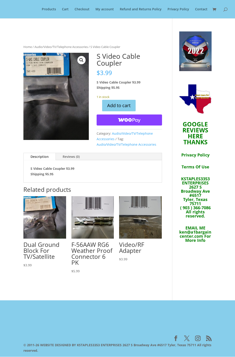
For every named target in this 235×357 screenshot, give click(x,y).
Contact (201, 9)
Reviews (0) (71, 156)
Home (27, 47)
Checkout (82, 9)
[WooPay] (129, 120)
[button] (81, 60)
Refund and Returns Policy (141, 9)
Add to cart (119, 105)
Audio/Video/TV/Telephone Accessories (61, 47)
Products (49, 9)
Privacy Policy (178, 9)
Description (40, 156)
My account (104, 9)
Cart (65, 9)
